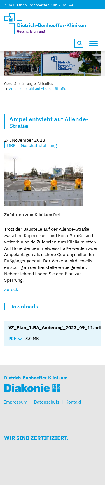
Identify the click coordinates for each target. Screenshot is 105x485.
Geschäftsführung (18, 83)
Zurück (11, 289)
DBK (11, 145)
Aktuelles (45, 83)
